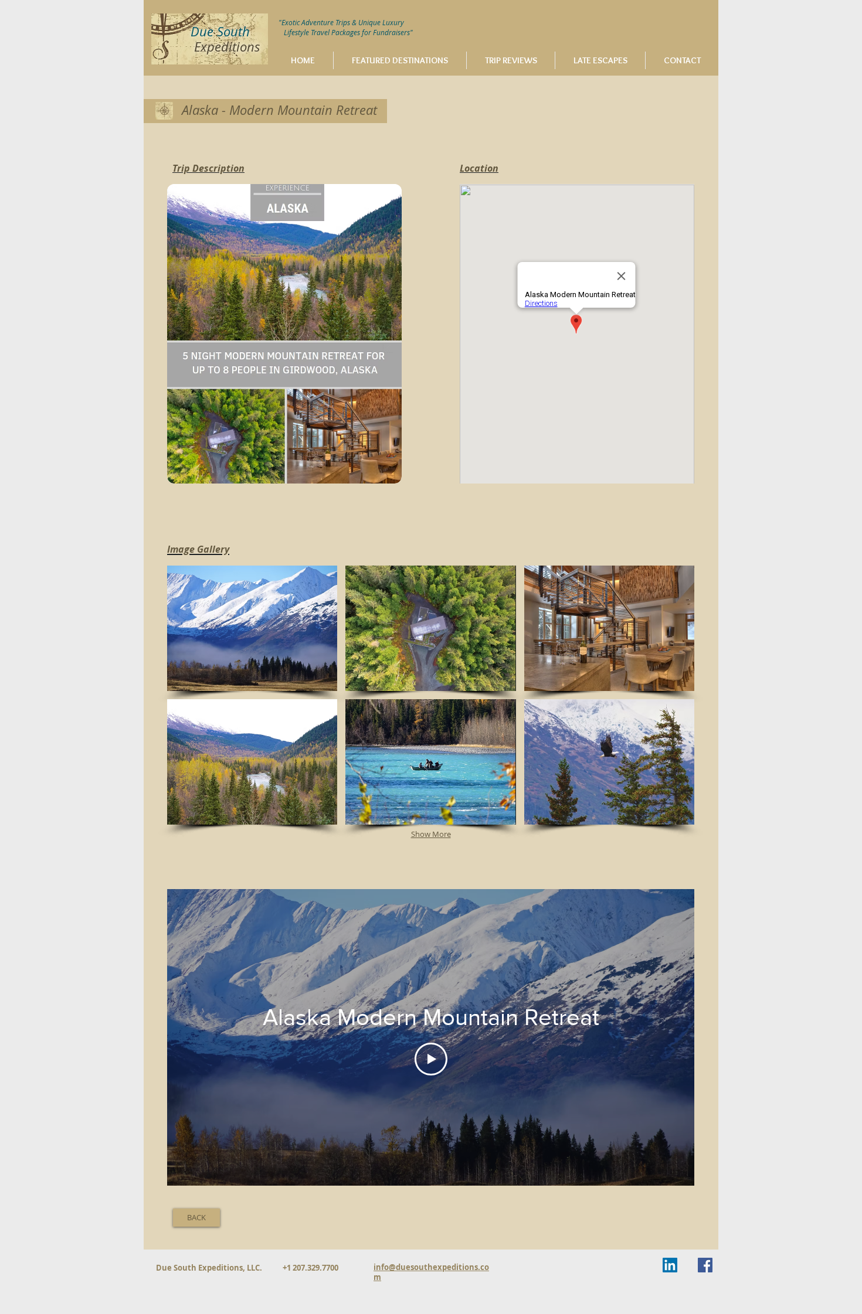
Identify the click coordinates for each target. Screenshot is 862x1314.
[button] (252, 628)
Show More (431, 834)
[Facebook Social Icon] (705, 1265)
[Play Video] (431, 1059)
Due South (220, 31)
